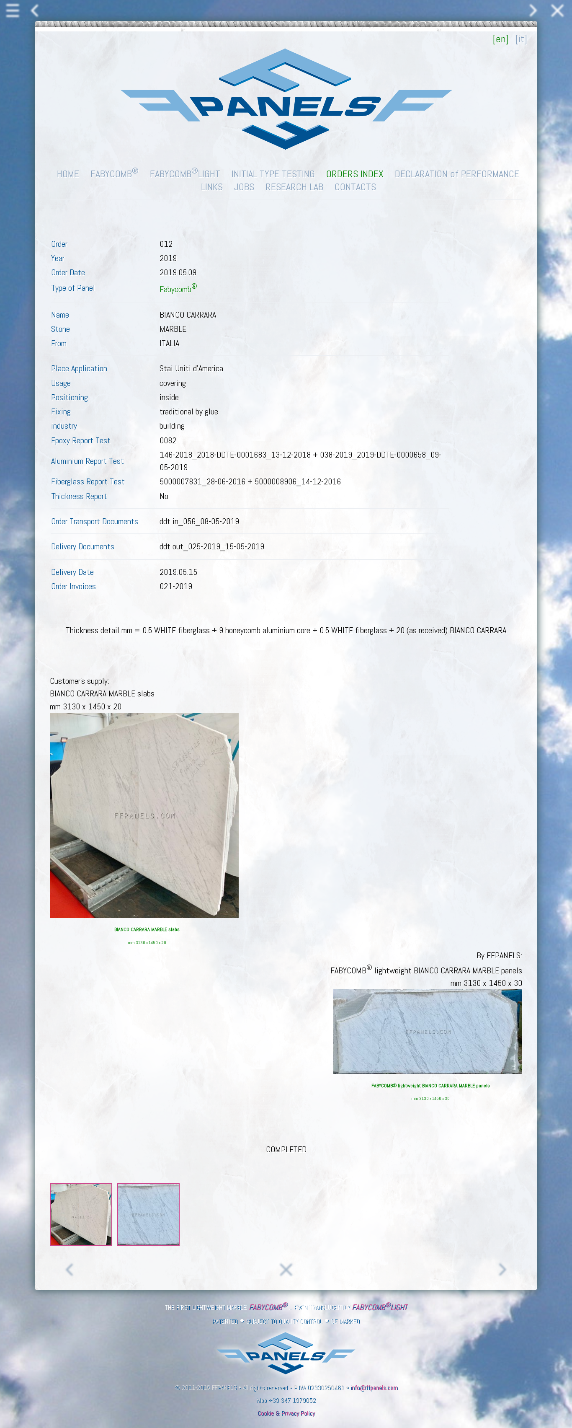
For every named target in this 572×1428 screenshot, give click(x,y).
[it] (521, 38)
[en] (501, 38)
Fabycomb (178, 289)
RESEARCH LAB (294, 186)
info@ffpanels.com (374, 1388)
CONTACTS (355, 186)
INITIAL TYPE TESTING (273, 173)
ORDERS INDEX (355, 173)
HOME (68, 173)
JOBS (244, 186)
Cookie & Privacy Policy (286, 1413)
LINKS (212, 186)
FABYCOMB (114, 173)
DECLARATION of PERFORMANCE (457, 173)
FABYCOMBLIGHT (185, 173)
